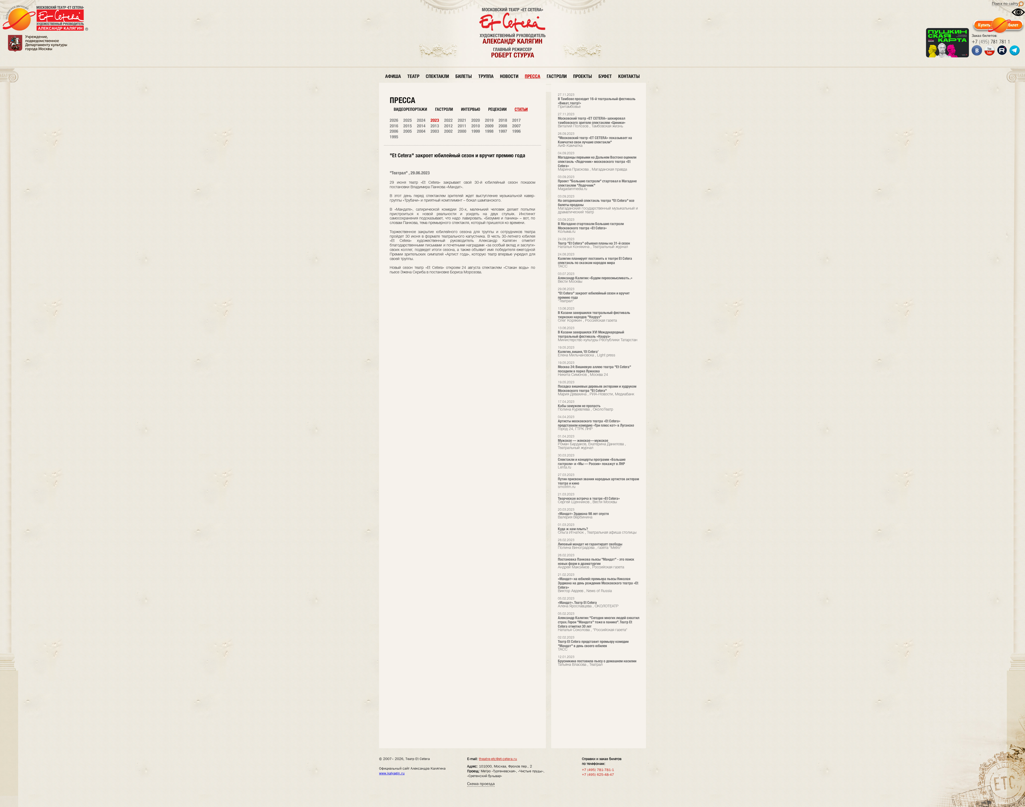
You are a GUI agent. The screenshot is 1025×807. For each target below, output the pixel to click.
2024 (421, 120)
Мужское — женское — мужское (592, 442)
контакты (629, 76)
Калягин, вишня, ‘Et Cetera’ (586, 351)
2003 (435, 131)
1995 (394, 136)
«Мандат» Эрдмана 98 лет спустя (583, 513)
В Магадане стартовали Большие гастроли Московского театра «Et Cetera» (591, 226)
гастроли (557, 76)
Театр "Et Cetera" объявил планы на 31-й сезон (594, 243)
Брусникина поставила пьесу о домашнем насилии (597, 661)
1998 (489, 131)
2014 (421, 125)
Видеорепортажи (410, 109)
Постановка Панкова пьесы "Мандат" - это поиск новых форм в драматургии (596, 561)
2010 (475, 125)
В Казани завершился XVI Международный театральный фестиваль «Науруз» (597, 334)
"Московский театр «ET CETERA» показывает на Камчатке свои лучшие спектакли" (595, 140)
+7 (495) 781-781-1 (598, 769)
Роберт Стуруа (512, 55)
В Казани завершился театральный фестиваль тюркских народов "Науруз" (594, 314)
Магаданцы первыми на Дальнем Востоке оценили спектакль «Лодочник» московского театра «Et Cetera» (597, 161)
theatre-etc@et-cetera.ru (498, 758)
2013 (435, 125)
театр (413, 76)
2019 (489, 120)
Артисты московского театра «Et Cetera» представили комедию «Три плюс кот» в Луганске (596, 423)
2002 (448, 131)
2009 (489, 125)
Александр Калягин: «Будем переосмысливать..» (595, 278)
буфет (605, 76)
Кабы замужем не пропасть (585, 405)
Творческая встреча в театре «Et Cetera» (589, 498)
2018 (503, 120)
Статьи (521, 109)
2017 (516, 120)
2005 (407, 131)
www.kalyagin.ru (392, 773)
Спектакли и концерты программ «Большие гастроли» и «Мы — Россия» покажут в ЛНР (591, 461)
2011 (462, 125)
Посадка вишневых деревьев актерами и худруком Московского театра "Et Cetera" (597, 388)
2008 (503, 125)
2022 (448, 120)
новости (509, 76)
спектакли (437, 76)
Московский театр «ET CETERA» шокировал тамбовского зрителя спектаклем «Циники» (591, 120)
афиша (393, 76)
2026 (394, 120)
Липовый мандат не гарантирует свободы (590, 544)
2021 (462, 120)
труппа (486, 76)
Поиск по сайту (1005, 3)
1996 (516, 131)
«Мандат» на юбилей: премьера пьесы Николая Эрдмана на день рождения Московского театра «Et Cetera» (598, 583)
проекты (582, 76)
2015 (407, 125)
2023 (435, 120)
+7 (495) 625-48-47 (598, 774)
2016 (394, 125)
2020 (475, 120)
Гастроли (444, 109)
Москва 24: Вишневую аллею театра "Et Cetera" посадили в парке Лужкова (594, 369)
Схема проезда (481, 783)
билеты (463, 76)
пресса (532, 76)
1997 (503, 131)
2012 (448, 125)
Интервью (470, 109)
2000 (462, 131)
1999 (475, 131)
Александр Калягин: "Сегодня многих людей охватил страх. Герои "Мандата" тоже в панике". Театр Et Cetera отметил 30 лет (598, 622)
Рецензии (497, 109)
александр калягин (512, 41)
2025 (407, 120)
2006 (394, 131)
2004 (421, 131)
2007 (516, 125)
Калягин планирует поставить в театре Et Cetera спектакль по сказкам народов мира (595, 260)
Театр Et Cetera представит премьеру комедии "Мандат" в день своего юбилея (593, 643)
